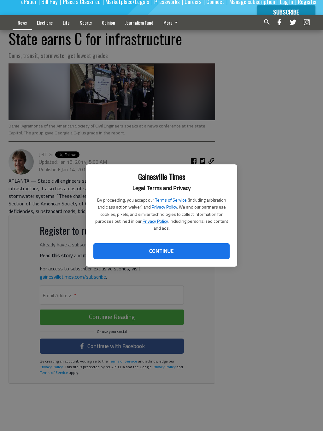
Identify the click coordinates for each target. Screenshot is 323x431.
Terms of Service (171, 200)
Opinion (108, 22)
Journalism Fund (139, 22)
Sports (86, 22)
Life (66, 22)
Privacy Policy (164, 207)
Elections (45, 22)
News (22, 22)
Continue (161, 251)
